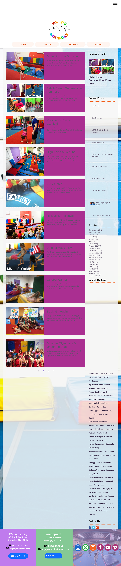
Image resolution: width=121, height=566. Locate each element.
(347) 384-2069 (55, 546)
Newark (92, 511)
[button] (47, 44)
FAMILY (103, 425)
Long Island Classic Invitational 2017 (102, 481)
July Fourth (110, 455)
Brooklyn (101, 399)
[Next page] (53, 371)
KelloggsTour (94, 470)
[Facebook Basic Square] (90, 527)
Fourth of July (102, 433)
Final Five (109, 429)
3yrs (100, 377)
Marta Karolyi (94, 485)
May (102, 485)
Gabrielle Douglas (96, 437)
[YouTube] (108, 547)
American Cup (102, 388)
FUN (113, 425)
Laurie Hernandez (107, 470)
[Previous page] (38, 371)
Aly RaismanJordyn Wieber (99, 385)
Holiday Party (94, 448)
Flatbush (92, 433)
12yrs (111, 373)
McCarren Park (94, 489)
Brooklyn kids (94, 403)
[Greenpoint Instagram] (86, 547)
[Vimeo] (115, 547)
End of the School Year (98, 422)
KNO (96, 459)
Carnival (92, 407)
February (100, 429)
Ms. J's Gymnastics (96, 496)
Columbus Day (106, 411)
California (104, 403)
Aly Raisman (93, 381)
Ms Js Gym (93, 492)
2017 (96, 377)
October (92, 515)
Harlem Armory (101, 440)
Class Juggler (94, 411)
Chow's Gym (101, 407)
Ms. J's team (109, 496)
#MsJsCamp (93, 373)
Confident (93, 414)
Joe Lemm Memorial (97, 455)
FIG (108, 425)
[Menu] (115, 4)
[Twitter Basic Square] (93, 527)
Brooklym (92, 399)
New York (110, 507)
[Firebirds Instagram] (93, 547)
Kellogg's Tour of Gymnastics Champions (102, 463)
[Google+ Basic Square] (97, 527)
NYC (112, 503)
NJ (105, 500)
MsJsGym (92, 500)
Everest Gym (93, 425)
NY (109, 500)
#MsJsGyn (103, 373)
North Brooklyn (102, 511)
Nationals (101, 507)
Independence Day (96, 451)
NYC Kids (92, 507)
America (92, 388)
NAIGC (100, 500)
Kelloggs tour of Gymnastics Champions (102, 466)
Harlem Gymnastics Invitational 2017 (102, 444)
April (105, 392)
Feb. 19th (92, 429)
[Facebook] (100, 547)
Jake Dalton (109, 451)
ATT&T (106, 377)
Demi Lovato (103, 414)
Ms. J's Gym (103, 492)
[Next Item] (111, 66)
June (90, 459)
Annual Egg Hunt (95, 392)
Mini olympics (107, 489)
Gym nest (108, 437)
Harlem (91, 440)
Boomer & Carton (95, 396)
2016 (91, 377)
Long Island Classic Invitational (101, 477)
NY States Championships (99, 503)
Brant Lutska (108, 396)
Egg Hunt (92, 418)
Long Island (93, 474)
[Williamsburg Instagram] (78, 548)
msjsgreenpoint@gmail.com (55, 549)
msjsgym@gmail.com (19, 548)
